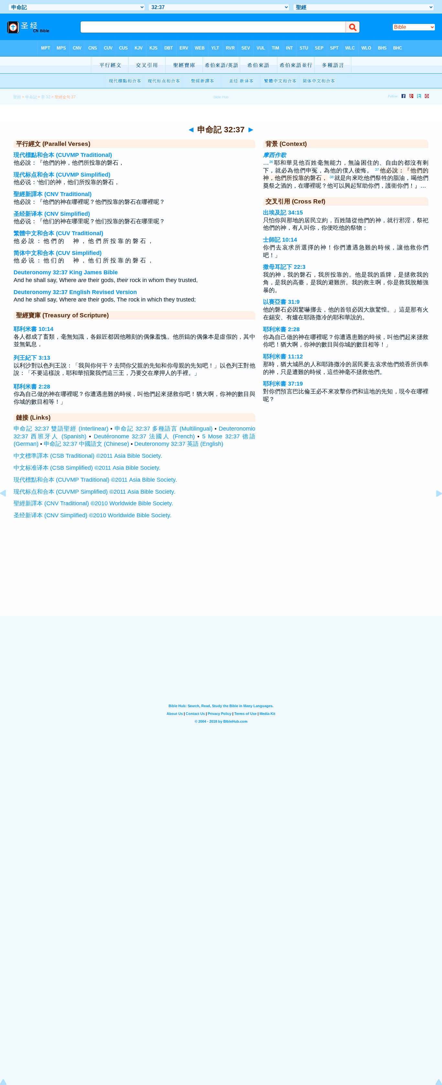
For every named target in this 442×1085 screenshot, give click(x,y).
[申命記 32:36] (8, 508)
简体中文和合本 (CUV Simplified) (58, 253)
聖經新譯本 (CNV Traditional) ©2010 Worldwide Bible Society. (93, 503)
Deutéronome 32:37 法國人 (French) (144, 436)
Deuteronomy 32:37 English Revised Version (75, 292)
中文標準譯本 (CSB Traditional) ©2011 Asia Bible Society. (88, 456)
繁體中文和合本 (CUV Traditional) (58, 233)
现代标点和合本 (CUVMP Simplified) (62, 174)
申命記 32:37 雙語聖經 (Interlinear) (61, 428)
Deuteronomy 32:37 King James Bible (66, 272)
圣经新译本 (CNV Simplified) (52, 214)
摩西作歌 (274, 155)
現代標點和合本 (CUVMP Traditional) (63, 155)
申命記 (31, 97)
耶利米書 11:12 (283, 356)
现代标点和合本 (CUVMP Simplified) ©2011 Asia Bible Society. (94, 491)
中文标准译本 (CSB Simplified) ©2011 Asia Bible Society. (87, 468)
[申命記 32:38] (434, 508)
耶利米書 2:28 (32, 386)
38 (332, 177)
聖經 (17, 97)
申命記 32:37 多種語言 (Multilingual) (164, 428)
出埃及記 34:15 (283, 212)
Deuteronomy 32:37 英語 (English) (178, 444)
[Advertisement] (221, 575)
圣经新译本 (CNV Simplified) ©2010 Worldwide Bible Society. (92, 515)
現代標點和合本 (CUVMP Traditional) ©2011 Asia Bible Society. (95, 480)
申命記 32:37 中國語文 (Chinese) (86, 444)
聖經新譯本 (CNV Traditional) (53, 194)
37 (377, 169)
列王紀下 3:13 (32, 358)
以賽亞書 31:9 (281, 302)
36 (271, 162)
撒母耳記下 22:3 (284, 267)
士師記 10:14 (280, 239)
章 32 (45, 97)
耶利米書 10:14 (33, 329)
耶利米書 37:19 (283, 383)
